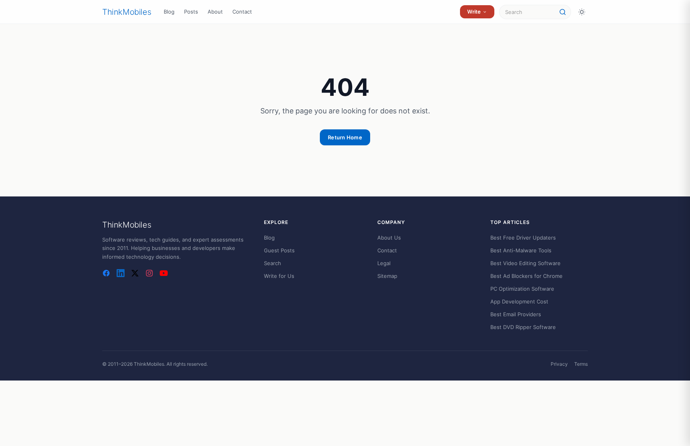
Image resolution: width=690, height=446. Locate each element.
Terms (581, 364)
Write (474, 11)
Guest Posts (279, 250)
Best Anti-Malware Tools (520, 250)
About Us (389, 237)
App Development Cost (519, 301)
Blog (169, 11)
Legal (384, 263)
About (215, 11)
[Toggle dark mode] (582, 12)
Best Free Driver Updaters (523, 237)
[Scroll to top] (668, 428)
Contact (242, 11)
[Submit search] (562, 12)
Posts (191, 11)
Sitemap (387, 276)
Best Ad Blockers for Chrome (526, 276)
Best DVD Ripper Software (523, 327)
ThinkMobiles (126, 12)
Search (272, 263)
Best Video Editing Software (525, 263)
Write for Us (279, 276)
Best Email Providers (515, 314)
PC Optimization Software (522, 288)
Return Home (345, 137)
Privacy (559, 364)
